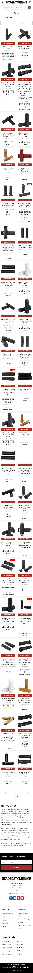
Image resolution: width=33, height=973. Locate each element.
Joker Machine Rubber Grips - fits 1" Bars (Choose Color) (24, 700)
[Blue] (11, 142)
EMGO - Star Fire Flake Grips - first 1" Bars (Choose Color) (8, 283)
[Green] (8, 56)
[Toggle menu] (2, 2)
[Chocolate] (8, 91)
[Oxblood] (8, 54)
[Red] (11, 56)
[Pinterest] (22, 898)
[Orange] (13, 54)
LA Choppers (21, 951)
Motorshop (20, 948)
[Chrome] (22, 212)
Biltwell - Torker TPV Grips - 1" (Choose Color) (24, 134)
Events (4, 920)
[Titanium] (27, 214)
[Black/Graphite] (25, 744)
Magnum (20, 944)
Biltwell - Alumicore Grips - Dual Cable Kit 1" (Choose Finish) (25, 580)
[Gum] (11, 54)
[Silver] (27, 104)
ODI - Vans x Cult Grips (8, 47)
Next (16, 796)
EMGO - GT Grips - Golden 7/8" (24, 434)
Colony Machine (7, 954)
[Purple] (13, 56)
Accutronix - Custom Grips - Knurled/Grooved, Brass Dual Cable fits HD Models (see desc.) (8, 737)
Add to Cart (8, 164)
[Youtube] (18, 898)
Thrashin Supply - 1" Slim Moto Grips (8, 355)
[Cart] (30, 2)
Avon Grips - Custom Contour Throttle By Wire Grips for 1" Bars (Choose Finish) (24, 544)
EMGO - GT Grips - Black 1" (24, 773)
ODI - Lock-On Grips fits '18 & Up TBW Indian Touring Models (24, 736)
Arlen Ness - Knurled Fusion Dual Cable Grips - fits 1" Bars (24, 205)
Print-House (5, 923)
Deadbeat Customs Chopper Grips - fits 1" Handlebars (25, 356)
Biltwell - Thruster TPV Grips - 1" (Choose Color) (8, 84)
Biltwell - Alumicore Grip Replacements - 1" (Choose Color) (8, 619)
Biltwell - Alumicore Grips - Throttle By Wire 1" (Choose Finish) (24, 507)
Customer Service (7, 913)
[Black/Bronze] (27, 744)
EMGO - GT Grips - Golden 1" (8, 169)
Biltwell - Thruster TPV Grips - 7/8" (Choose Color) (8, 543)
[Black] (3, 54)
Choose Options (8, 43)
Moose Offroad (6, 944)
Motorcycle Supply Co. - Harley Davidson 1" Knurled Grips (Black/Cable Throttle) (8, 661)
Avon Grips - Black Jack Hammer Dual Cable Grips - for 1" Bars (25, 620)
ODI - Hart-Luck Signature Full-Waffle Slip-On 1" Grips (8, 134)
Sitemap (4, 926)
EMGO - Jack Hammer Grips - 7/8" (25, 390)
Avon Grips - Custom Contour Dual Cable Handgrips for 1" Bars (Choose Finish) (8, 248)
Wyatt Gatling (6, 951)
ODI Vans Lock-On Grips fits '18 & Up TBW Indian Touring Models (24, 661)
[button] (30, 17)
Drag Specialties (7, 948)
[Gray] (6, 328)
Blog (3, 917)
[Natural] (8, 705)
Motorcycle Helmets (24, 925)
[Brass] (25, 212)
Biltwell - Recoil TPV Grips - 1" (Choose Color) (24, 283)
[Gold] (22, 214)
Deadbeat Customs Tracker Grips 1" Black (25, 246)
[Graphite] (22, 104)
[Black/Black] (22, 744)
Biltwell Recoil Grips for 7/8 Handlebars (8, 699)
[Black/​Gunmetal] (25, 55)
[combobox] (16, 7)
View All (19, 954)
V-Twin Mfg (5, 941)
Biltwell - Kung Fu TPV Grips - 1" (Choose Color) (25, 321)
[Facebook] (14, 898)
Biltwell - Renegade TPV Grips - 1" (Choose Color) (8, 434)
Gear (19, 928)
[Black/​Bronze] (27, 55)
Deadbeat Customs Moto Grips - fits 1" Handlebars (8, 205)
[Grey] (3, 56)
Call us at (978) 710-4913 (16, 893)
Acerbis (19, 941)
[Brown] (6, 54)
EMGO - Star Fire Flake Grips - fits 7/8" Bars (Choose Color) (8, 470)
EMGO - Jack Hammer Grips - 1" (8, 773)
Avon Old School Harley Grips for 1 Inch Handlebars (25, 169)
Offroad (20, 922)
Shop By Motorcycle (24, 919)
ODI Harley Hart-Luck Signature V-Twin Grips (24, 48)
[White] (6, 56)
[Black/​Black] (22, 55)
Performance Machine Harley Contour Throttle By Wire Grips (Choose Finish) (25, 470)
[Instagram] (11, 898)
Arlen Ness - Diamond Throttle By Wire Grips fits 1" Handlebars (8, 580)
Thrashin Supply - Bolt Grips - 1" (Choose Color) (8, 321)
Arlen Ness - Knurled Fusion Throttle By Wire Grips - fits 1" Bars (8, 391)
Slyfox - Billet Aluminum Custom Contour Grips (8, 507)
